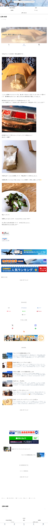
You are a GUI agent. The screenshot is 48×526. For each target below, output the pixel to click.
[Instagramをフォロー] (35, 325)
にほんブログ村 (5, 240)
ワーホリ (12, 522)
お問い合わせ (35, 522)
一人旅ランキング (5, 234)
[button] (46, 19)
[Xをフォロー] (12, 325)
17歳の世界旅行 (9, 520)
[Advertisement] (24, 419)
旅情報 (39, 520)
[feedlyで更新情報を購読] (35, 328)
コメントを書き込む (24, 470)
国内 (24, 520)
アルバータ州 (5, 277)
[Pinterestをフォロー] (12, 328)
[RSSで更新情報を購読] (24, 331)
